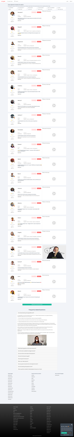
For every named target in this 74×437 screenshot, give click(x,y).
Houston (33, 375)
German (31, 416)
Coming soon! (57, 375)
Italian (31, 418)
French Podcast (15, 421)
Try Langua (31, 408)
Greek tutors (10, 384)
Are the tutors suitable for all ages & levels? (26, 350)
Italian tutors (10, 386)
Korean (31, 424)
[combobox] (12, 9)
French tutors (10, 381)
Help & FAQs (15, 410)
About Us (14, 426)
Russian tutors (10, 394)
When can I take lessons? (23, 361)
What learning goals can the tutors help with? (27, 348)
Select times (20, 9)
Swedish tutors (10, 397)
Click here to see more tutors (37, 304)
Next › (20, 306)
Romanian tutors (10, 392)
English (31, 413)
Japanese (31, 419)
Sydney (33, 383)
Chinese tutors (10, 376)
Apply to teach (15, 424)
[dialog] (66, 429)
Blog (14, 411)
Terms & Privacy (15, 429)
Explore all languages (33, 427)
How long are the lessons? (23, 358)
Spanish (31, 411)
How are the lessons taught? (24, 356)
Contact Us (15, 427)
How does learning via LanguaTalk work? (26, 312)
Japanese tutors (49, 421)
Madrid (33, 381)
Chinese (31, 421)
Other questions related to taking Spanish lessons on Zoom (30, 369)
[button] (19, 20)
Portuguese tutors (10, 391)
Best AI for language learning (17, 413)
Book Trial (39, 12)
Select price (30, 9)
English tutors (48, 413)
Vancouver (33, 389)
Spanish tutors (49, 429)
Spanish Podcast (15, 419)
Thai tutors (9, 399)
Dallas (32, 378)
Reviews (14, 408)
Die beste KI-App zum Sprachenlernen (18, 418)
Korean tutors (10, 389)
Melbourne (33, 376)
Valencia (33, 384)
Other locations (34, 391)
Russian (31, 426)
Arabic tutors (10, 375)
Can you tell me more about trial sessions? (26, 353)
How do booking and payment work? (25, 366)
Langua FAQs (32, 410)
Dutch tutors (10, 378)
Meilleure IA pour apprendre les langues (18, 416)
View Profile (34, 12)
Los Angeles (33, 386)
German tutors (10, 383)
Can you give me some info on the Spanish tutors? (28, 363)
